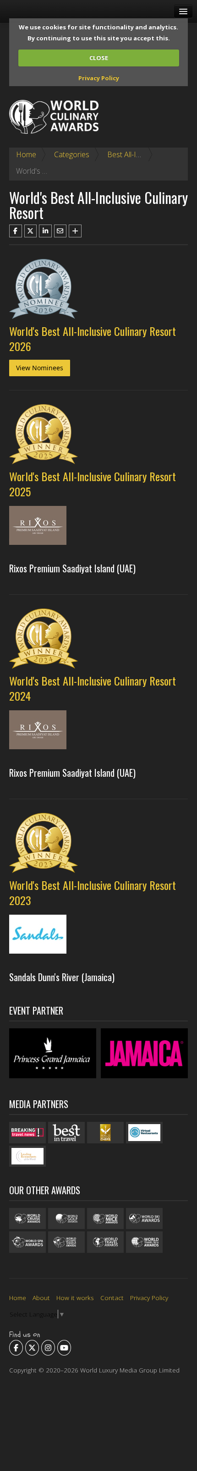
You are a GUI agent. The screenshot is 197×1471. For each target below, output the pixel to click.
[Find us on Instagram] (48, 1348)
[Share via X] (31, 231)
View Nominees (39, 367)
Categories (71, 154)
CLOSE (98, 58)
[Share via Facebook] (16, 231)
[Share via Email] (60, 231)
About (41, 1297)
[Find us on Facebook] (16, 1348)
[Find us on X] (32, 1348)
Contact (112, 1297)
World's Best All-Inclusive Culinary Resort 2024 (92, 688)
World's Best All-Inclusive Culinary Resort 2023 (92, 892)
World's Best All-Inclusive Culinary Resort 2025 (92, 483)
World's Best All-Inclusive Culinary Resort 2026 (92, 338)
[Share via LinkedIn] (45, 231)
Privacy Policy (98, 78)
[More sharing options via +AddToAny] (75, 231)
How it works (75, 1297)
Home (26, 154)
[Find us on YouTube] (64, 1348)
